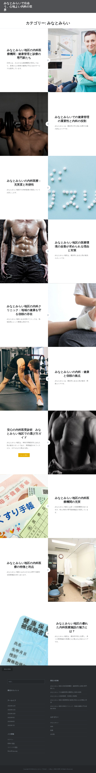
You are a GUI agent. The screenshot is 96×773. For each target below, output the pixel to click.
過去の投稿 (7, 669)
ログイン (10, 739)
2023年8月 (11, 721)
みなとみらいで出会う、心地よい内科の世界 (18, 6)
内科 (51, 726)
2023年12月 (11, 706)
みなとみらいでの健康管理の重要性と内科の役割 (65, 692)
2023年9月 (11, 717)
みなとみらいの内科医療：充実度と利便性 (63, 696)
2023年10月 (11, 713)
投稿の (11, 743)
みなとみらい (54, 722)
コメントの (12, 747)
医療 (51, 730)
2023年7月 (11, 725)
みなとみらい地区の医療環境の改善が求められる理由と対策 (68, 701)
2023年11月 (11, 710)
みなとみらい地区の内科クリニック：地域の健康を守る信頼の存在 (68, 707)
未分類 (52, 734)
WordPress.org (12, 751)
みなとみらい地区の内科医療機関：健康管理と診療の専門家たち (68, 687)
